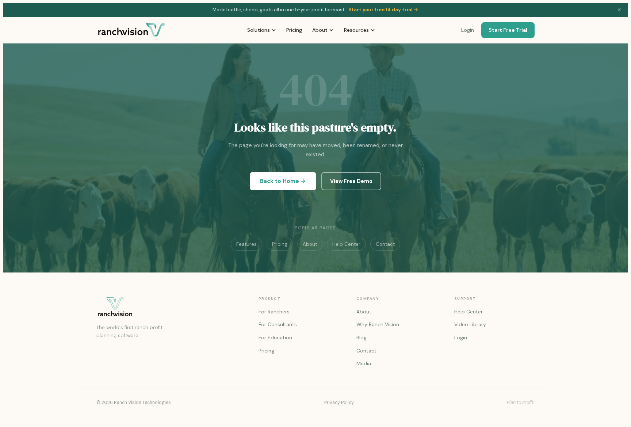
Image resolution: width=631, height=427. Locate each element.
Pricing (294, 30)
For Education (275, 337)
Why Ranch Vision (377, 324)
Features (246, 244)
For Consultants (278, 324)
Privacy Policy (339, 402)
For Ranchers (274, 311)
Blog (361, 337)
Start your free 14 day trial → (383, 10)
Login (467, 30)
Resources (356, 30)
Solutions (258, 30)
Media (363, 363)
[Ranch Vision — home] (131, 30)
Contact (385, 244)
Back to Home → (283, 181)
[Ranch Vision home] (168, 307)
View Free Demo (351, 181)
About (320, 30)
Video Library (470, 324)
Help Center (346, 244)
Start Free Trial (508, 30)
